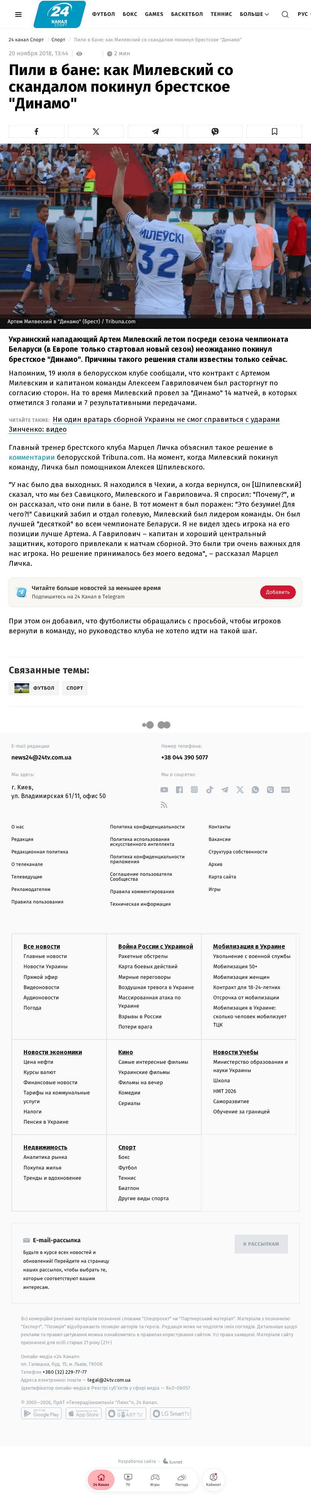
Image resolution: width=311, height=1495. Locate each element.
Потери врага (135, 1027)
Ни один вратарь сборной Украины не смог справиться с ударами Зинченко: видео (144, 424)
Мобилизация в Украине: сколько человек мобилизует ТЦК (249, 1016)
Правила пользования (37, 902)
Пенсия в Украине (46, 1122)
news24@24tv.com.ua (41, 757)
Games (154, 14)
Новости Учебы (235, 1052)
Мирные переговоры (144, 977)
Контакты (220, 827)
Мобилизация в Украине (249, 946)
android (41, 1413)
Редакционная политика (39, 852)
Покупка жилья (42, 1168)
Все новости (42, 946)
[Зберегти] (274, 131)
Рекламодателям (30, 889)
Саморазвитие (231, 1101)
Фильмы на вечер (140, 1082)
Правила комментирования (142, 891)
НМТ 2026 (224, 1091)
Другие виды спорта (143, 1198)
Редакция (22, 839)
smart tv (125, 1413)
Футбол (103, 14)
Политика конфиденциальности (147, 827)
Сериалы (129, 1103)
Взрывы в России (140, 1016)
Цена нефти (38, 1062)
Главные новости (45, 956)
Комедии (129, 1093)
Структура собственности (238, 852)
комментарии (32, 457)
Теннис (221, 14)
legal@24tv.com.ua (109, 1380)
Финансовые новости (50, 1082)
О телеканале (27, 864)
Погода (32, 1008)
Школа (221, 1080)
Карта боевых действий (147, 966)
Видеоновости (42, 987)
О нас (17, 827)
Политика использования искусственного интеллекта (142, 842)
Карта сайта (222, 877)
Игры (215, 889)
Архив (216, 864)
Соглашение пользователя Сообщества (141, 877)
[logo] (59, 14)
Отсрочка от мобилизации (246, 997)
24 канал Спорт (27, 40)
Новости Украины (46, 966)
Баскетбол (187, 14)
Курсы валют (40, 1072)
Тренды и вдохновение (52, 1178)
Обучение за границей (241, 1111)
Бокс (130, 14)
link (164, 789)
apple (84, 1413)
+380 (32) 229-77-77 (64, 1372)
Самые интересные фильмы (153, 1062)
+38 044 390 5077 (184, 757)
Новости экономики (53, 1052)
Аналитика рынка (46, 1157)
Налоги (33, 1111)
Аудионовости (41, 997)
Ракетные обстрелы (143, 956)
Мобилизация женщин (241, 977)
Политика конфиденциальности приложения (147, 859)
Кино (125, 1052)
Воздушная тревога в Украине (156, 987)
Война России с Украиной (155, 946)
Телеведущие (26, 877)
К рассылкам (261, 1244)
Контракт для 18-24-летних (246, 987)
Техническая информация (140, 904)
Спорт (59, 40)
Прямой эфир (41, 977)
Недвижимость (46, 1147)
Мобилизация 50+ (235, 966)
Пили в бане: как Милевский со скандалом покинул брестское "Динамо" (158, 40)
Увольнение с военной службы (252, 956)
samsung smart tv (170, 1413)
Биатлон (128, 1188)
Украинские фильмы (144, 1072)
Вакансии (220, 839)
